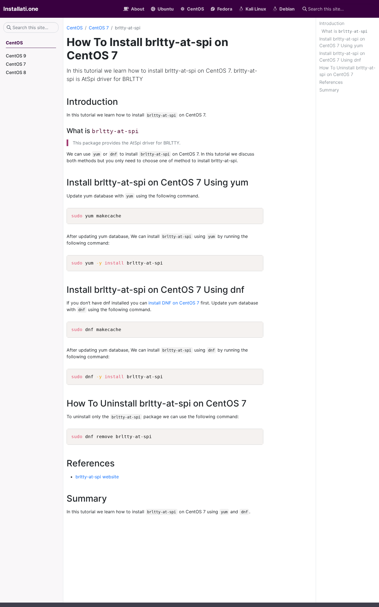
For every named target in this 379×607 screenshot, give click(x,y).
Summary (329, 90)
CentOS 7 (99, 28)
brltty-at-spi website (97, 476)
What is (344, 31)
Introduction (331, 23)
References (331, 82)
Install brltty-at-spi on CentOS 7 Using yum (342, 42)
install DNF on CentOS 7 (173, 303)
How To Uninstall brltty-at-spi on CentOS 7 (347, 71)
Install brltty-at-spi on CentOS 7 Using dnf (342, 56)
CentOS (75, 28)
